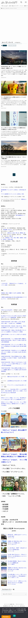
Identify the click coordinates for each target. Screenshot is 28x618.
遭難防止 (13, 564)
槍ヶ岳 (10, 229)
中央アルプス (13, 544)
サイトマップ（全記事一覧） (9, 604)
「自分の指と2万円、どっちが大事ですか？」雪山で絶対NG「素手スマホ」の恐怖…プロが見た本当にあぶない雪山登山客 (14, 391)
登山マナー (13, 557)
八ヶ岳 (12, 537)
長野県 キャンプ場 (14, 577)
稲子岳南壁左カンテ (20, 215)
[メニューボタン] (26, 2)
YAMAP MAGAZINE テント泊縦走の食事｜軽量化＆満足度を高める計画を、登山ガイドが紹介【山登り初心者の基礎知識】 (13, 340)
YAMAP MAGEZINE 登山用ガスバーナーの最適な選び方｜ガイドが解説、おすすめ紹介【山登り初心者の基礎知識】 (13, 352)
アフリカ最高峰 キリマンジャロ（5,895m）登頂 (12, 194)
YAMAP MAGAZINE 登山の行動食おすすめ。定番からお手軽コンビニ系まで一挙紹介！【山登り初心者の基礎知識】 (13, 358)
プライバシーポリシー (20, 604)
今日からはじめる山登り (7, 310)
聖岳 (10, 236)
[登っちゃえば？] (9, 2)
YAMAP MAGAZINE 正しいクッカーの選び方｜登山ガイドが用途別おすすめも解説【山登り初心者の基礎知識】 (13, 346)
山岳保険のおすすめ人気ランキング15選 (16, 380)
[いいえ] (26, 612)
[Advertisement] (14, 26)
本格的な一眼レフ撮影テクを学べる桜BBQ (11, 293)
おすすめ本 (13, 584)
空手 (12, 570)
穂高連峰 (5, 229)
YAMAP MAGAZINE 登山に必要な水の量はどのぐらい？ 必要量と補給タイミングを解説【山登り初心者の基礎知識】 (14, 370)
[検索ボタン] (21, 2)
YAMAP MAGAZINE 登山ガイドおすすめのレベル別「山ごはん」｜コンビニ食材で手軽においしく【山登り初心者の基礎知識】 (13, 364)
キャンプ (4, 45)
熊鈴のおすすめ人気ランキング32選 (15, 376)
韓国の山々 (24, 199)
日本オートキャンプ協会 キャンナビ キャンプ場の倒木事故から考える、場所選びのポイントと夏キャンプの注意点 (13, 404)
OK (14, 615)
